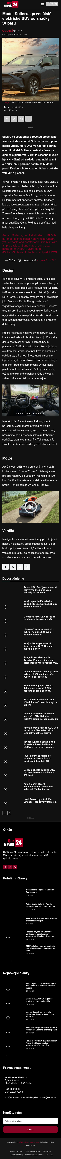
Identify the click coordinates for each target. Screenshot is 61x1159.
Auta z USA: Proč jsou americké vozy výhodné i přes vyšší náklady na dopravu (40, 590)
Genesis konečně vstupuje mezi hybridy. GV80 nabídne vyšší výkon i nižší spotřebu (41, 674)
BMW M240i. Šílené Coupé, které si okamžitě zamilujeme (41, 919)
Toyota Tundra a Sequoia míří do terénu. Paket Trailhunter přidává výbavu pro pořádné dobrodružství (39, 745)
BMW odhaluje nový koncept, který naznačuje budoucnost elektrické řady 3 (41, 948)
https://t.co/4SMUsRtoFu (25, 249)
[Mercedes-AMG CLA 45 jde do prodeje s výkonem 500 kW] (12, 618)
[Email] (21, 119)
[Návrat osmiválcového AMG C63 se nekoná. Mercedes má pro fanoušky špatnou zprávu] (12, 731)
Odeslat (30, 1129)
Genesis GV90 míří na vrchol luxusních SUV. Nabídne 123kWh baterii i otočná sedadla (41, 716)
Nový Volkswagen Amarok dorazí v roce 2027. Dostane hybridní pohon (38, 646)
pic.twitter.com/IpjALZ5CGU (41, 252)
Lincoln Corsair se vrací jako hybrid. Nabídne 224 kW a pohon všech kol (39, 632)
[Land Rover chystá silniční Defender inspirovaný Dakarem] (12, 801)
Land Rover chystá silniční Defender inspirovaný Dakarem (40, 800)
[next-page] (9, 813)
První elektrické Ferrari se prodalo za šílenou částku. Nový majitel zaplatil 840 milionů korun (38, 759)
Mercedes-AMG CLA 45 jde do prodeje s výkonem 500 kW (40, 618)
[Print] (28, 119)
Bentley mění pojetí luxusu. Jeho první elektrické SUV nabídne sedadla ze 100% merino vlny (38, 689)
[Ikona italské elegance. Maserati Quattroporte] (14, 892)
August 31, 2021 (46, 260)
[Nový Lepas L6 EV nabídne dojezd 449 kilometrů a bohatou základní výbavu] (12, 604)
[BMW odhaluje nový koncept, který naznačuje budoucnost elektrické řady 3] (14, 949)
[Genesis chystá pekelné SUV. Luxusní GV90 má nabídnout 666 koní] (12, 773)
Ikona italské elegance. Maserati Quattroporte (40, 890)
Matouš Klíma (17, 107)
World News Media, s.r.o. (29, 1142)
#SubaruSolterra (12, 252)
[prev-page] (4, 813)
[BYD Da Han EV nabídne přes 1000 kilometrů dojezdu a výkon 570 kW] (12, 703)
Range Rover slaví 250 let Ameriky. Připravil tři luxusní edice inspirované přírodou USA (41, 660)
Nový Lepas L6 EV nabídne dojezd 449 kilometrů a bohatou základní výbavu (40, 604)
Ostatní (7, 30)
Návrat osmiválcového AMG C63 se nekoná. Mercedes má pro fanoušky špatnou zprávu (41, 730)
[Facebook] (48, 4)
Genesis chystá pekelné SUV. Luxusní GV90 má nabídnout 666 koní (39, 772)
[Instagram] (52, 4)
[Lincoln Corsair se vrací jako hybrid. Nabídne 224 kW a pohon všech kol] (12, 632)
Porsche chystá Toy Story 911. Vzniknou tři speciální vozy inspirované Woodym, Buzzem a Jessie (40, 935)
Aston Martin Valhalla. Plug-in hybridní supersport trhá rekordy (40, 905)
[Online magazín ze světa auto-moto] (11, 4)
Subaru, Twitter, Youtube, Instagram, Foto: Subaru (32, 102)
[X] (56, 4)
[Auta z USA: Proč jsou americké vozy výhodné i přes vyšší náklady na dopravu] (12, 590)
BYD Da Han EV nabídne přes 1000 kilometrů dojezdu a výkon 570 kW (41, 702)
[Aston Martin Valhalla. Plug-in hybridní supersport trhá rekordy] (14, 906)
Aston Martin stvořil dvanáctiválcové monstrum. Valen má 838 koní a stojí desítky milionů (38, 787)
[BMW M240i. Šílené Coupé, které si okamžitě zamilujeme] (14, 920)
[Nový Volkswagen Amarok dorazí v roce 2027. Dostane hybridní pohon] (12, 646)
